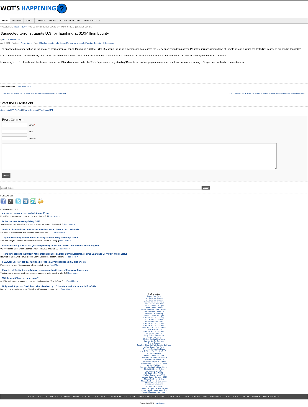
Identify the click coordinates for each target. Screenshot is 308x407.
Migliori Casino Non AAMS (154, 375)
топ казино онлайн (154, 371)
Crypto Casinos (154, 343)
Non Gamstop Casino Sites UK (154, 310)
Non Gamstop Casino (154, 321)
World (29, 43)
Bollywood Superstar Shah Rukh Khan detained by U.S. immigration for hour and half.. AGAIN (49, 286)
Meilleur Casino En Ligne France (154, 363)
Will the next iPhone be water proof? (20, 278)
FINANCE (54, 396)
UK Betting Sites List (154, 333)
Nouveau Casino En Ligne (154, 349)
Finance (41, 21)
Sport (29, 21)
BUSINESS (65, 396)
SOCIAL (31, 396)
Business (17, 21)
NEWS (76, 396)
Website (32, 138)
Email (31, 132)
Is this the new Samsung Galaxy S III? (21, 221)
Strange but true (70, 21)
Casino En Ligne (154, 353)
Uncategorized (271, 396)
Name (32, 125)
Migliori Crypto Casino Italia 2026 (154, 391)
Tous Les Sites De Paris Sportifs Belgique (154, 345)
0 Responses (108, 43)
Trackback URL (46, 110)
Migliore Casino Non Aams (154, 339)
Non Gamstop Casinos (154, 298)
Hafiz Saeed (60, 43)
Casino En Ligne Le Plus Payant (154, 389)
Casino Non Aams (154, 296)
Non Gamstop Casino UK (154, 312)
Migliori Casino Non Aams (154, 347)
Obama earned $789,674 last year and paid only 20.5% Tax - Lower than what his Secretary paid (50, 245)
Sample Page (145, 396)
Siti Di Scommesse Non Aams (154, 361)
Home (16, 27)
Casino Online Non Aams (154, 304)
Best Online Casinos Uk (154, 335)
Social (52, 21)
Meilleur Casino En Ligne (154, 306)
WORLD (104, 396)
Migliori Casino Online (154, 383)
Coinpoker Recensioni (154, 385)
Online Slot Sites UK (154, 329)
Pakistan (89, 43)
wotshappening (161, 403)
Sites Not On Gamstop (154, 314)
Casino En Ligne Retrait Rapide (154, 357)
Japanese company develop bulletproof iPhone (26, 213)
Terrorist (97, 43)
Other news (173, 396)
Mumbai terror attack (75, 43)
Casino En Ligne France (154, 359)
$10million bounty (46, 43)
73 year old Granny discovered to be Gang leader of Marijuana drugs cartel (40, 237)
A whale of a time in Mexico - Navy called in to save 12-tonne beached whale (40, 229)
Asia (205, 396)
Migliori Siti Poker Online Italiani (154, 381)
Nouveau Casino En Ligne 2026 (154, 377)
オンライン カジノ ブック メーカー (154, 351)
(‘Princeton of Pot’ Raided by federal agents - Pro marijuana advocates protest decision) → (269, 93)
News (5, 21)
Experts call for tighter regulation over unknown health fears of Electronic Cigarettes (45, 270)
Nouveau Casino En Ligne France (154, 367)
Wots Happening (12, 40)
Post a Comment (30, 110)
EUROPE (86, 396)
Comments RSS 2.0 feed (11, 110)
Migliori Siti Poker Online (154, 369)
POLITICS (42, 396)
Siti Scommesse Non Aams (154, 393)
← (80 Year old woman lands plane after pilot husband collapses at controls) (33, 93)
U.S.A (95, 396)
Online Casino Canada (154, 308)
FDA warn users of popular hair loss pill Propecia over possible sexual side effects (44, 262)
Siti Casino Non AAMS (154, 373)
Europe (196, 396)
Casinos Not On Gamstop (154, 302)
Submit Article (92, 21)
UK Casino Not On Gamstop (154, 327)
